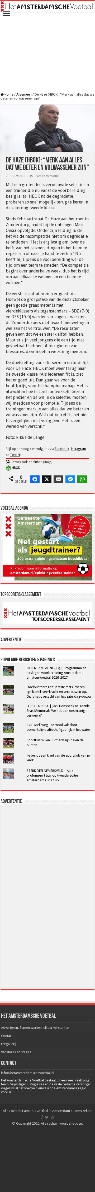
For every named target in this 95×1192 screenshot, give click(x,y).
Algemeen (24, 94)
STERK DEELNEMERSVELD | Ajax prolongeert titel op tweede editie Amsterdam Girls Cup (52, 775)
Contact (7, 1036)
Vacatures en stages (16, 1052)
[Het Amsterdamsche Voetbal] (47, 6)
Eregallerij (8, 1044)
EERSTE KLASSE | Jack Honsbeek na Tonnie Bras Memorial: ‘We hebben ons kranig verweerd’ (58, 710)
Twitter (15, 455)
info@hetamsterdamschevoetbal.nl (27, 1073)
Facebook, (62, 449)
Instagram (78, 449)
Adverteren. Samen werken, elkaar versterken (35, 1028)
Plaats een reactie (47, 176)
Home (8, 94)
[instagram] (52, 1117)
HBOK (16, 468)
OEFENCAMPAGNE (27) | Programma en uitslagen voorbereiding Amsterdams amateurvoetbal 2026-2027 (56, 672)
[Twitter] (47, 1117)
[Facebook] (42, 1117)
